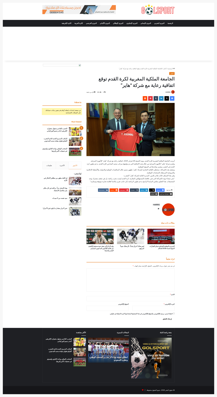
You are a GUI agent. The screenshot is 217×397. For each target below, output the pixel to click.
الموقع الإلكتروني (123, 304)
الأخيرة (62, 165)
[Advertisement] (108, 43)
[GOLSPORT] (158, 9)
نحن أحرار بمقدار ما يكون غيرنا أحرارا (55, 208)
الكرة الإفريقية (66, 23)
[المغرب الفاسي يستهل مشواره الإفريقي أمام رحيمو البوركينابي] (75, 131)
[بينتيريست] (150, 98)
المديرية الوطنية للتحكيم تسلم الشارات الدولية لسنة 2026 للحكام (162, 247)
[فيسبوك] (172, 98)
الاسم (172, 294)
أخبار (164, 68)
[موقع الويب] (158, 208)
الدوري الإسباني (146, 23)
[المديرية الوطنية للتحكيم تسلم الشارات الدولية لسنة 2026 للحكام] (161, 236)
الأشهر (75, 165)
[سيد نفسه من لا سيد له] (75, 201)
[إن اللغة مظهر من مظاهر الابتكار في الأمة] (75, 181)
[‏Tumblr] (156, 98)
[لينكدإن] (161, 98)
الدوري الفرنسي (91, 23)
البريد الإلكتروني (169, 304)
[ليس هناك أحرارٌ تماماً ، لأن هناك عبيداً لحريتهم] (130, 236)
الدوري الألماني (105, 23)
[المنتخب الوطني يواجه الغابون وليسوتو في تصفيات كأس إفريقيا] (75, 151)
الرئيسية (170, 23)
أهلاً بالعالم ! (77, 174)
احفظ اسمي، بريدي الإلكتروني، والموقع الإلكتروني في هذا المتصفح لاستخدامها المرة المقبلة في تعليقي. (141, 314)
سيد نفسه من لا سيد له (59, 198)
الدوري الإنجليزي (131, 23)
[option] (108, 350)
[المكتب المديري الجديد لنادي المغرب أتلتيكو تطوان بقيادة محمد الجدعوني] (75, 141)
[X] (166, 98)
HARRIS (168, 92)
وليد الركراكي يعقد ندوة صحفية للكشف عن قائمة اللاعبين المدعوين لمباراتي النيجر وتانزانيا (101, 248)
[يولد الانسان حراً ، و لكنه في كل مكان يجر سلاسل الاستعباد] (75, 191)
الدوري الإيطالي (118, 23)
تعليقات (49, 165)
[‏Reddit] (145, 98)
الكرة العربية (78, 23)
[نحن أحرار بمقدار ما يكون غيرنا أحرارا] (75, 211)
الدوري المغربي (159, 23)
